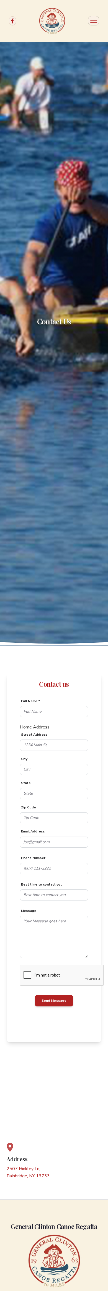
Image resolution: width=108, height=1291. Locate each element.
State (26, 783)
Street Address (34, 734)
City (24, 759)
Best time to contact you (41, 884)
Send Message (54, 1000)
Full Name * (30, 701)
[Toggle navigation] (93, 20)
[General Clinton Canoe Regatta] (52, 21)
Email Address (33, 831)
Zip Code (28, 807)
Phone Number (33, 858)
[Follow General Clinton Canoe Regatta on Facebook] (12, 20)
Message (28, 911)
